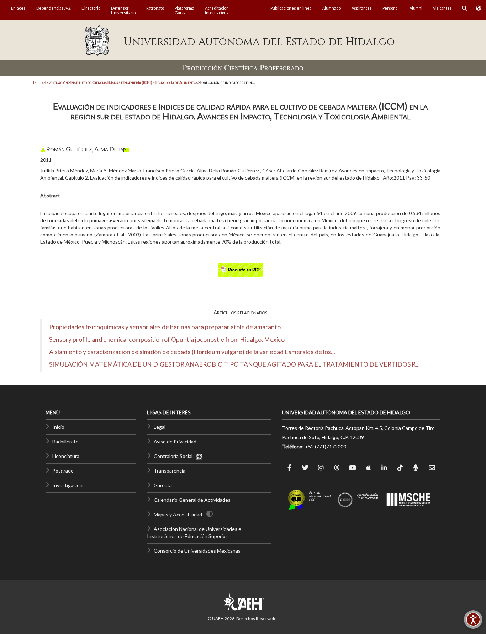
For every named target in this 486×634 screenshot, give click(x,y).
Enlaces (18, 8)
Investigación (67, 485)
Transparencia (169, 471)
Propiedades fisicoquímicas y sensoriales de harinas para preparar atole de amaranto (165, 327)
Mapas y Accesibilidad (178, 514)
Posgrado (63, 471)
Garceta (163, 485)
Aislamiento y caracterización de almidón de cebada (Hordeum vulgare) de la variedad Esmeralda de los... (192, 352)
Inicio (38, 82)
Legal (159, 427)
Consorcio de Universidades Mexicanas (197, 551)
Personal (390, 8)
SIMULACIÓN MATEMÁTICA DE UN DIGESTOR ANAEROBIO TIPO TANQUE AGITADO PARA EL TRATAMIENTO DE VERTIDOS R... (234, 364)
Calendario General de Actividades (192, 500)
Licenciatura (65, 456)
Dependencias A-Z (53, 8)
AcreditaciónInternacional (217, 10)
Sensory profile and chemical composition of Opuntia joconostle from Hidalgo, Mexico (167, 339)
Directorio (90, 8)
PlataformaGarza (184, 10)
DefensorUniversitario (123, 10)
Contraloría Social (175, 456)
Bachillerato (65, 441)
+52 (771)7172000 (325, 446)
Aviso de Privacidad (175, 441)
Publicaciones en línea (291, 8)
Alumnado (331, 8)
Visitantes (442, 8)
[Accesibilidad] (473, 619)
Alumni (416, 8)
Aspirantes (362, 8)
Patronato (155, 8)
